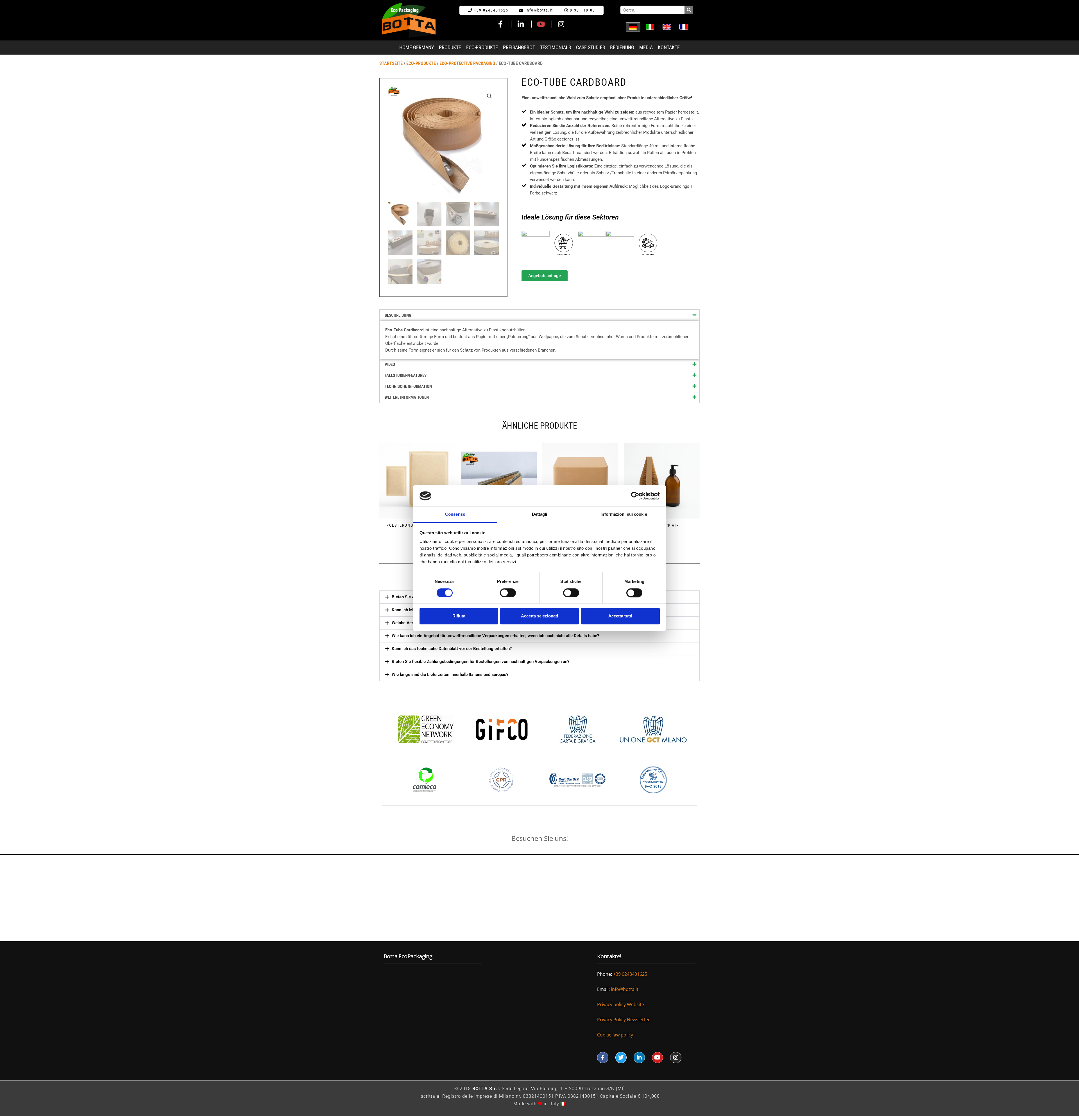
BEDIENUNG (622, 47)
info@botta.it (625, 989)
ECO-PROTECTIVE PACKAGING (467, 63)
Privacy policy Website (621, 1004)
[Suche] (688, 10)
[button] (539, 636)
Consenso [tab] (455, 514)
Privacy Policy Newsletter (623, 1020)
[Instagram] (675, 1057)
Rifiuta (458, 616)
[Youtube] (657, 1057)
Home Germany (416, 47)
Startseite (391, 63)
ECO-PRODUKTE (482, 47)
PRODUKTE (450, 47)
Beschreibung (398, 315)
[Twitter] (621, 1057)
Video (390, 364)
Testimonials (555, 47)
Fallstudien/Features (406, 375)
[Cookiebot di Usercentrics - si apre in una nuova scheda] (635, 496)
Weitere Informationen (407, 397)
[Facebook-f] (602, 1057)
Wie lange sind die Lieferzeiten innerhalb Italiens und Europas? (450, 674)
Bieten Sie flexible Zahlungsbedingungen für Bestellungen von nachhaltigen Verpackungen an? (480, 661)
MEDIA (646, 47)
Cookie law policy (615, 1035)
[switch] (508, 592)
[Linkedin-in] (639, 1057)
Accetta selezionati (539, 616)
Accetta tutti (620, 616)
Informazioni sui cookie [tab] (623, 514)
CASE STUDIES (590, 47)
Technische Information (408, 386)
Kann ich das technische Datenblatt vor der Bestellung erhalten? (452, 648)
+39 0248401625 (630, 974)
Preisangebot (519, 47)
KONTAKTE (669, 47)
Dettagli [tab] (539, 514)
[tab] (539, 315)
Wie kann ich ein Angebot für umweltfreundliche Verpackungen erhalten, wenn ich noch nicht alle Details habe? (495, 635)
